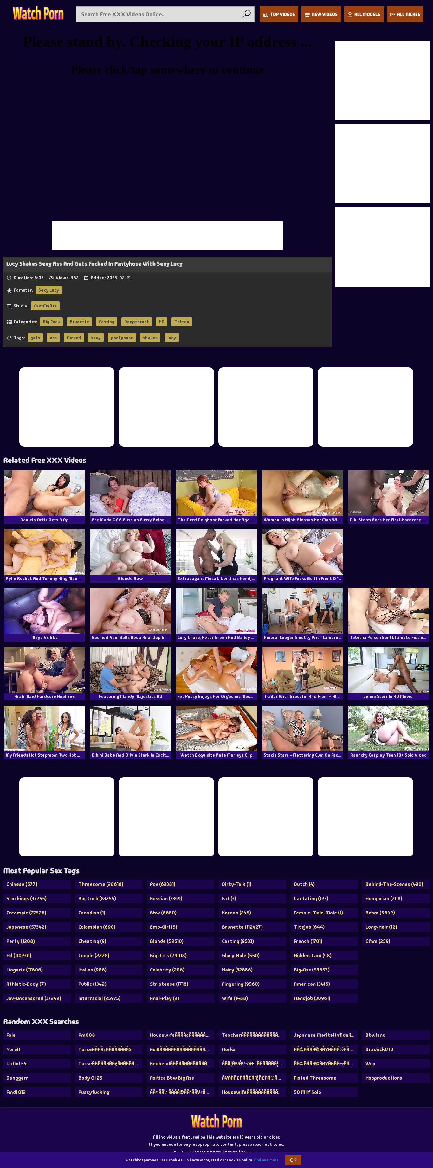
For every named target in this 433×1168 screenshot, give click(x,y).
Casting (106, 322)
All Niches (408, 14)
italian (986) (92, 969)
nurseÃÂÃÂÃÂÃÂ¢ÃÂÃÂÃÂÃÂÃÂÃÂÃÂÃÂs (110, 1063)
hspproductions (383, 1077)
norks (229, 1049)
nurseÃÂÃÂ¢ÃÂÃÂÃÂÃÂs (105, 1049)
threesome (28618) (100, 884)
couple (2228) (93, 955)
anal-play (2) (164, 998)
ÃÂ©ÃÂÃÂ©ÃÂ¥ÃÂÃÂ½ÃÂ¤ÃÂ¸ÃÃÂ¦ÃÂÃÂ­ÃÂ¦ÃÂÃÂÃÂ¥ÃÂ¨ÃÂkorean (326, 1063)
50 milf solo (307, 1092)
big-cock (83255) (97, 898)
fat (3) (229, 898)
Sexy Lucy (48, 290)
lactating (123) (311, 898)
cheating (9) (92, 941)
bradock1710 (379, 1049)
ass (53, 337)
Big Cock (51, 322)
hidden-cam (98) (313, 955)
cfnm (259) (377, 941)
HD (162, 322)
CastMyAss (45, 306)
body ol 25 (90, 1077)
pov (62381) (162, 884)
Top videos (282, 14)
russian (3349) (166, 898)
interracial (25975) (99, 998)
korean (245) (236, 912)
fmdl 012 (16, 1092)
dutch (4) (304, 884)
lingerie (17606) (24, 969)
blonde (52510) (167, 941)
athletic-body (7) (26, 984)
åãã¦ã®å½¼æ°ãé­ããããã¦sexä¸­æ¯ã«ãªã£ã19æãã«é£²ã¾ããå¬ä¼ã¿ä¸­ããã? (254, 1063)
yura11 (13, 1049)
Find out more (266, 1160)
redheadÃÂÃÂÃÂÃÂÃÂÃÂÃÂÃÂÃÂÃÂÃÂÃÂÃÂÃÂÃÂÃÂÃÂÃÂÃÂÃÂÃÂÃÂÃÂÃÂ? (182, 1063)
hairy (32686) (237, 969)
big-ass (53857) (312, 969)
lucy (171, 337)
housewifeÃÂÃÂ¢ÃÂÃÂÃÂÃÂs (182, 1035)
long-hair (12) (381, 927)
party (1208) (20, 941)
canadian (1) (91, 912)
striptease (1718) (169, 984)
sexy (96, 337)
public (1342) (92, 984)
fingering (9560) (241, 984)
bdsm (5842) (380, 912)
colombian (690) (96, 927)
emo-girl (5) (163, 927)
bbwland (375, 1035)
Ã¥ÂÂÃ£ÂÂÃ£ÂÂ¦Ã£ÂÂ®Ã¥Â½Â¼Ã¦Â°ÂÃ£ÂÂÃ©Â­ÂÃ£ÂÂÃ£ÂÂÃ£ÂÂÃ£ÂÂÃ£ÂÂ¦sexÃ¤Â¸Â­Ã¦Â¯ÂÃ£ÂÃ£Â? (254, 1077)
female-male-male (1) (318, 912)
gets (35, 337)
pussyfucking (93, 1092)
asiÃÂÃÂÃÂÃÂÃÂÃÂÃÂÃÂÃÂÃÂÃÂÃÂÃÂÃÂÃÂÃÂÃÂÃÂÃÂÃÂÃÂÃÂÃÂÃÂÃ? (182, 1049)
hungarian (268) (383, 898)
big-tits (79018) (168, 955)
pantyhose (122, 337)
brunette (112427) (242, 927)
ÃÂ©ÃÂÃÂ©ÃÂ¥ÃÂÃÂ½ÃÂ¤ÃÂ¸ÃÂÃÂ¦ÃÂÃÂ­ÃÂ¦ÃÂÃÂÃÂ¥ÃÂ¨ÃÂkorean (326, 1049)
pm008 (86, 1035)
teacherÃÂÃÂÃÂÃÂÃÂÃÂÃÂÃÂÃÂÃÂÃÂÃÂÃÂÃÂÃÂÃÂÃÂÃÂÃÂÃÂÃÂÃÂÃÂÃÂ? (254, 1035)
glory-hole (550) (241, 955)
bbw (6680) (163, 912)
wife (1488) (235, 998)
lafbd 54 (16, 1063)
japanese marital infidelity (325, 1035)
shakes (150, 337)
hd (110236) (18, 955)
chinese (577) (21, 884)
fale (11, 1035)
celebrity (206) (167, 969)
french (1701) (308, 941)
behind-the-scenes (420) (394, 884)
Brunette (79, 322)
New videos (325, 14)
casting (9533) (238, 941)
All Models (367, 14)
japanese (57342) (26, 927)
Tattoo (181, 322)
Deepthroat (136, 322)
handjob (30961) (312, 998)
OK (293, 1160)
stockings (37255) (26, 898)
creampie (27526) (26, 912)
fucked (74, 337)
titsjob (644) (309, 927)
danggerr (17, 1077)
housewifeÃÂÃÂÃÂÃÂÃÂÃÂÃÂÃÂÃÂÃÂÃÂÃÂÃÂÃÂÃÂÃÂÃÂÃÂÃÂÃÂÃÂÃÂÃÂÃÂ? (254, 1092)
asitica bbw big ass (172, 1077)
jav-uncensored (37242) (33, 998)
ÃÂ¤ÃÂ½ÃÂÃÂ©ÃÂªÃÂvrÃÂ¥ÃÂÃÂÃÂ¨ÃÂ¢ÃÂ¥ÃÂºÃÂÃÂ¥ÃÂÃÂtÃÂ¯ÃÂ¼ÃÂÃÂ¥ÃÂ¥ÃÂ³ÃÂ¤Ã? (182, 1092)
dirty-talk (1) (236, 884)
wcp (370, 1063)
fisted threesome (315, 1077)
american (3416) (312, 984)
